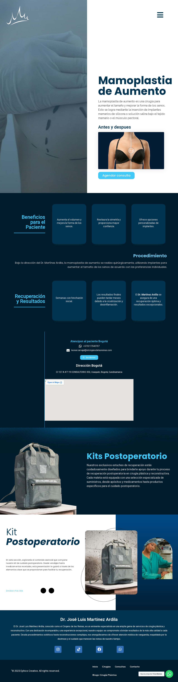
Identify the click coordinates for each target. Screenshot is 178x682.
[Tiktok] (78, 649)
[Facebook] (99, 649)
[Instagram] (58, 649)
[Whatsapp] (120, 649)
